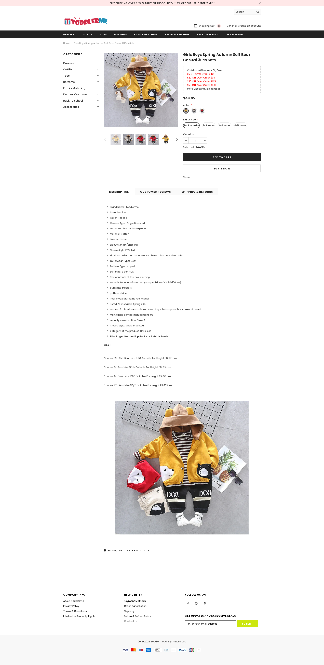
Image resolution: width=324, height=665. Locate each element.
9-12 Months (191, 125)
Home (66, 43)
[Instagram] (196, 603)
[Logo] (85, 21)
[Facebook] (188, 603)
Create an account (249, 25)
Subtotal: (188, 147)
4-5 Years (240, 125)
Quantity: (188, 134)
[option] (141, 90)
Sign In (231, 25)
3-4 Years (224, 125)
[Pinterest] (205, 603)
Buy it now (221, 168)
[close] (259, 3)
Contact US (140, 550)
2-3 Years (209, 125)
